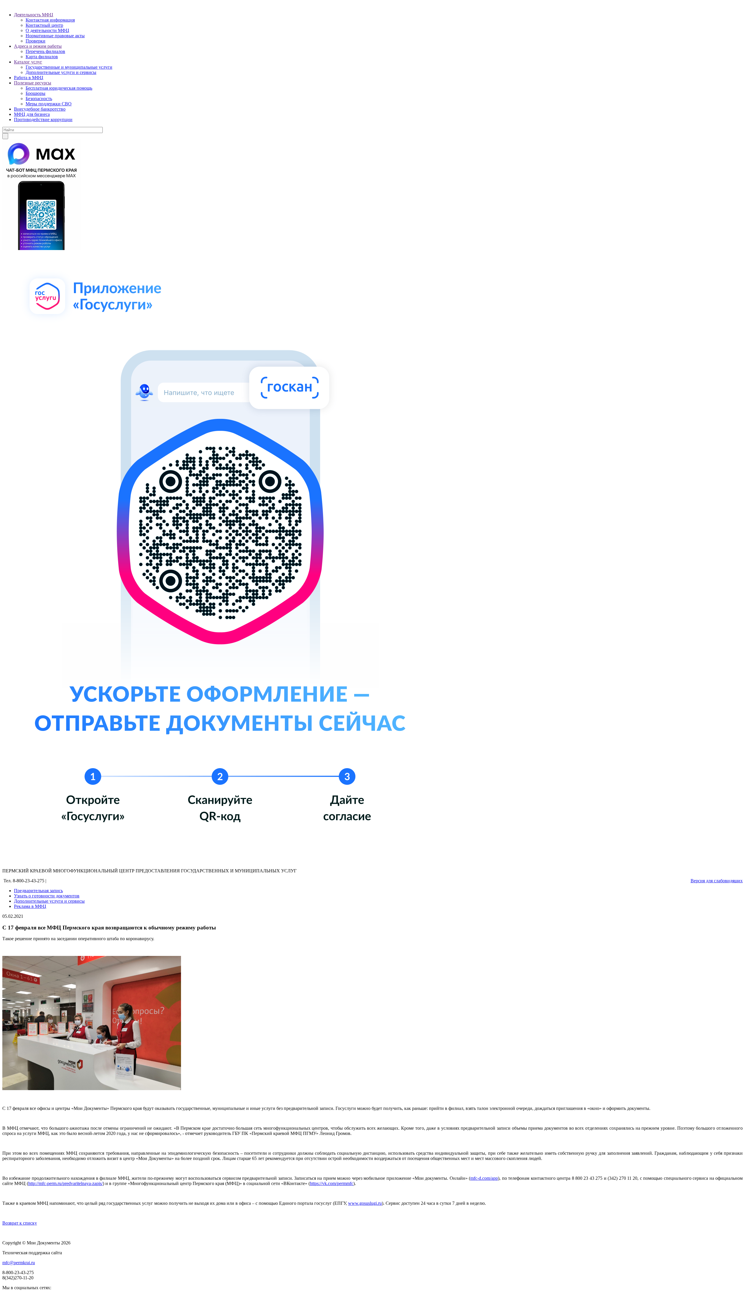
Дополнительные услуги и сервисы (61, 72)
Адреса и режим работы (38, 46)
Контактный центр (44, 25)
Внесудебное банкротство (39, 109)
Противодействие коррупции (43, 119)
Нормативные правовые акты (55, 35)
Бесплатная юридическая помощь (59, 88)
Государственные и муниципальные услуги (69, 67)
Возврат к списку (19, 1223)
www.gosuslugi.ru (365, 1203)
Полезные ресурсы (32, 82)
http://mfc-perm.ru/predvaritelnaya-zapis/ (65, 1183)
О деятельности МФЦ (47, 30)
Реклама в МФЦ (30, 906)
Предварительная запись (38, 890)
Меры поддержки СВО (49, 103)
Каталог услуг (28, 61)
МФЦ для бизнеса (32, 114)
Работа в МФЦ (28, 77)
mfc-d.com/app (484, 1178)
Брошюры (35, 93)
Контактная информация (50, 19)
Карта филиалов (42, 56)
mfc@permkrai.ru (18, 1262)
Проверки (35, 40)
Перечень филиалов (45, 51)
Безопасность (39, 98)
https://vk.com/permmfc (331, 1183)
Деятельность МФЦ (33, 14)
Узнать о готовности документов (46, 895)
